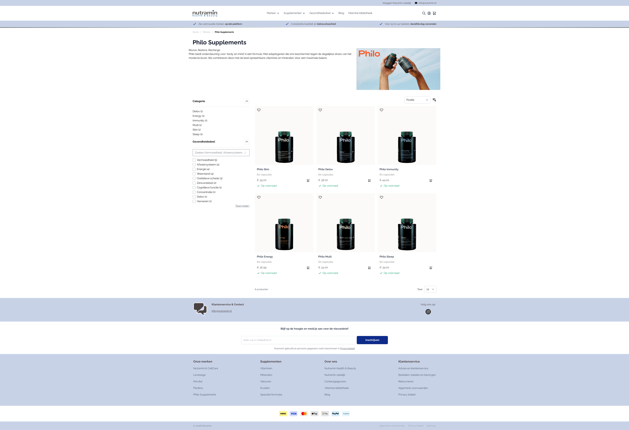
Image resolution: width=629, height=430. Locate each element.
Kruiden (265, 388)
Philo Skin (263, 169)
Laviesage (199, 374)
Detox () (204, 111)
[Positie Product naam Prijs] (417, 99)
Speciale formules (271, 394)
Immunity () (204, 121)
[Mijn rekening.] (429, 13)
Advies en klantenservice (413, 368)
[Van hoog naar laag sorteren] (434, 100)
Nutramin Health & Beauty (340, 368)
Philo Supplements (204, 394)
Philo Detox (325, 169)
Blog (327, 394)
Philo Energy (265, 256)
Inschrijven (372, 340)
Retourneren (405, 381)
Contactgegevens (335, 381)
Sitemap (431, 425)
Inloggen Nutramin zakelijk (397, 3)
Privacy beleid (406, 394)
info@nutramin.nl (222, 311)
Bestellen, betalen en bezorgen (417, 374)
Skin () (204, 130)
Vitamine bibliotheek (336, 388)
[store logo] (205, 13)
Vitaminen (266, 368)
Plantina (198, 388)
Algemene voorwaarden (413, 388)
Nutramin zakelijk (334, 374)
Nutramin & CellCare (205, 368)
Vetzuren (265, 381)
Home (196, 32)
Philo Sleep (387, 256)
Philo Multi (325, 256)
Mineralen (266, 374)
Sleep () (204, 134)
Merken (207, 32)
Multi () (204, 125)
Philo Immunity (389, 169)
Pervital (197, 381)
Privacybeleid (347, 348)
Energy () (204, 116)
